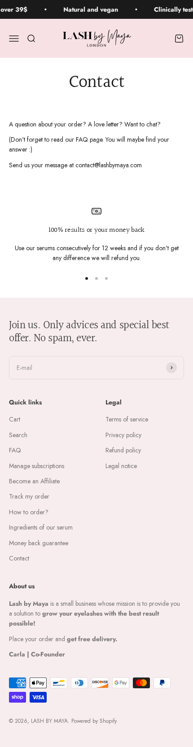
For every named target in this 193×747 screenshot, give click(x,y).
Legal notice (121, 465)
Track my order (29, 496)
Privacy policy (123, 434)
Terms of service (126, 419)
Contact (19, 558)
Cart (14, 419)
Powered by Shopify (94, 721)
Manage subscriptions (36, 465)
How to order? (28, 512)
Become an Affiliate (34, 481)
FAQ (15, 450)
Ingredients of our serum (41, 527)
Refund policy (123, 450)
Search (18, 434)
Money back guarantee (38, 543)
